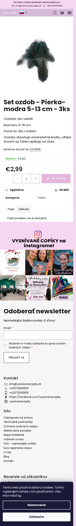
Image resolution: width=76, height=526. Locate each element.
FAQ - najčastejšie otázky (20, 443)
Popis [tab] (11, 209)
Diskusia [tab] (24, 209)
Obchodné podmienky (18, 422)
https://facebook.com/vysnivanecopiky (35, 397)
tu (19, 495)
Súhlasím (36, 517)
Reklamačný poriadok (17, 430)
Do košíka (58, 178)
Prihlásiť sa (16, 357)
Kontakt (9, 461)
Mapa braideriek (14, 435)
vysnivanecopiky (19, 401)
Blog (6, 456)
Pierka (42, 197)
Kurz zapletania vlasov (18, 448)
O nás (7, 452)
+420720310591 (54, 5)
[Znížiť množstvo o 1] (17, 178)
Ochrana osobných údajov (21, 426)
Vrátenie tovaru (14, 439)
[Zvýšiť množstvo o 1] (35, 178)
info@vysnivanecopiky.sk (28, 5)
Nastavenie (36, 505)
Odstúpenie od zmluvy (18, 418)
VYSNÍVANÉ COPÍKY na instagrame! (39, 243)
